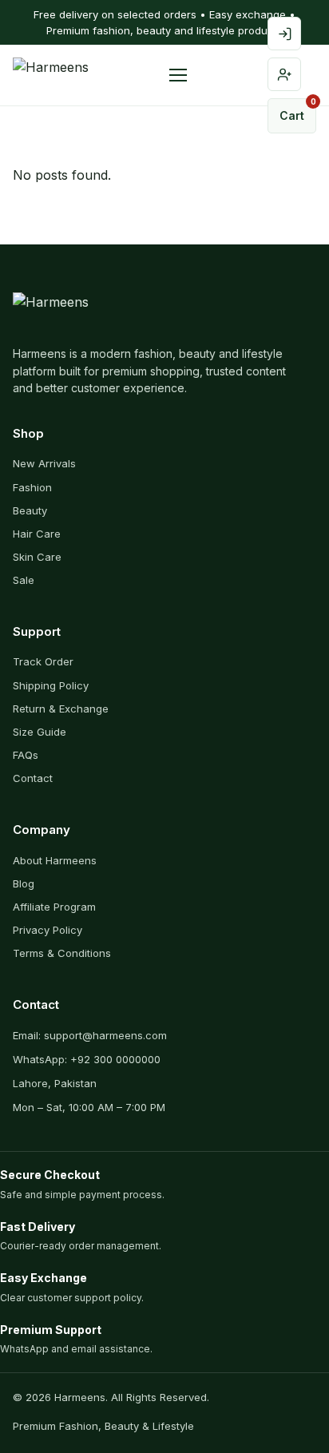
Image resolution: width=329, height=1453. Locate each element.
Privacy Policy (47, 929)
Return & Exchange (61, 708)
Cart (297, 110)
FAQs (25, 754)
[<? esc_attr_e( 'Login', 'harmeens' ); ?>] (284, 33)
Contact (33, 778)
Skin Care (37, 556)
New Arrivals (44, 463)
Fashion (32, 487)
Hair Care (37, 533)
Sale (23, 580)
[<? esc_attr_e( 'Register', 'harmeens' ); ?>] (284, 74)
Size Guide (39, 731)
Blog (23, 883)
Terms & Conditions (62, 953)
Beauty (30, 510)
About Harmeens (55, 860)
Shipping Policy (51, 685)
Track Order (43, 661)
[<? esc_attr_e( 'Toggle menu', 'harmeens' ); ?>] (178, 75)
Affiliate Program (54, 906)
